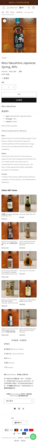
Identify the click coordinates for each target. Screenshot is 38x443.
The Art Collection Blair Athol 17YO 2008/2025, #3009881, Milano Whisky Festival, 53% (9, 272)
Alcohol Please (12, 437)
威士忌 (12, 12)
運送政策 (16, 440)
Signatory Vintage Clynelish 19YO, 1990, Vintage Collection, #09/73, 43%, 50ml (10, 301)
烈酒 (7, 12)
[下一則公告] (34, 2)
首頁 (3, 12)
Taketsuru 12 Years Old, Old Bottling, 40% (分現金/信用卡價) (10, 243)
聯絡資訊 (23, 440)
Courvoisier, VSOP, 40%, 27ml (27, 214)
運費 (8, 74)
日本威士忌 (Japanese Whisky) (14, 354)
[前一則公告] (4, 2)
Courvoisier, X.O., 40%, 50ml (27, 270)
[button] (4, 7)
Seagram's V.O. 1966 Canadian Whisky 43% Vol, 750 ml (27, 300)
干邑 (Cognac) (8, 367)
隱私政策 (27, 437)
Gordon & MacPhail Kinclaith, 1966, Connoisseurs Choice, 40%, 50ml (27, 243)
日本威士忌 (19, 12)
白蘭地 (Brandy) (9, 363)
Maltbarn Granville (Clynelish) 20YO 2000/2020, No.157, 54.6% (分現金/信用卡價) (10, 330)
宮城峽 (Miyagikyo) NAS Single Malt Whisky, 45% (10, 215)
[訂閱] (31, 401)
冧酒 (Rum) (7, 358)
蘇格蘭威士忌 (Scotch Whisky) (14, 349)
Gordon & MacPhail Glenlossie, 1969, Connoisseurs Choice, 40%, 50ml (27, 330)
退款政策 (20, 437)
